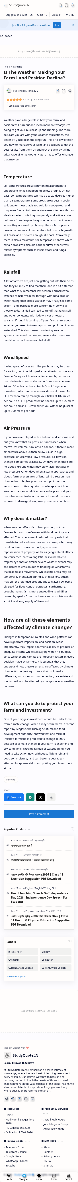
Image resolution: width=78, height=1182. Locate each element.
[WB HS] (70, 14)
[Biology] (55, 951)
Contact (48, 1152)
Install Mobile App (54, 1119)
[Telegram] (6, 1099)
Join (57, 25)
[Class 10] (42, 14)
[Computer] (55, 959)
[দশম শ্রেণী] (30, 840)
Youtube (10, 1165)
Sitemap (48, 1165)
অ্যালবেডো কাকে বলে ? (21, 845)
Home (9, 1115)
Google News (13, 1156)
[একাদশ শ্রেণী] (42, 869)
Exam (54, 1179)
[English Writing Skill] (45, 888)
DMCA (47, 1161)
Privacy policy (52, 1156)
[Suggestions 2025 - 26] (19, 14)
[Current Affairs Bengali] (22, 967)
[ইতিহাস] (29, 855)
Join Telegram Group (56, 1124)
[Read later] (57, 90)
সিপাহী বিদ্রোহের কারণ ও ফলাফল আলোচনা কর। (32, 860)
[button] (5, 5)
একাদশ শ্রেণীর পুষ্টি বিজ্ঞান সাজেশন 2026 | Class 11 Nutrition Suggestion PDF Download (37, 876)
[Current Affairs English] (55, 967)
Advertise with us (54, 1128)
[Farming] (11, 779)
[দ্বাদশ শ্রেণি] (39, 840)
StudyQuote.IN (19, 5)
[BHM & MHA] (22, 951)
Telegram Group (15, 1147)
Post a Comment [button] (39, 814)
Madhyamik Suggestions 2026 (20, 1121)
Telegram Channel (16, 1152)
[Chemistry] (22, 959)
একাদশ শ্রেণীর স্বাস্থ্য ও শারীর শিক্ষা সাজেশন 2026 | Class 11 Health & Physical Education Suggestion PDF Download (41, 920)
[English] (29, 888)
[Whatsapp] (13, 1099)
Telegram (24, 1179)
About (47, 1147)
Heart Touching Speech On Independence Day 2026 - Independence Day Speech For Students (39, 897)
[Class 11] (57, 14)
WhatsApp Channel (17, 1161)
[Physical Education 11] (37, 911)
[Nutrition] (31, 869)
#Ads (9, 1179)
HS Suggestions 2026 (18, 1127)
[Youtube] (19, 1099)
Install (68, 1179)
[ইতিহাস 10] (37, 855)
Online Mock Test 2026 (19, 1132)
